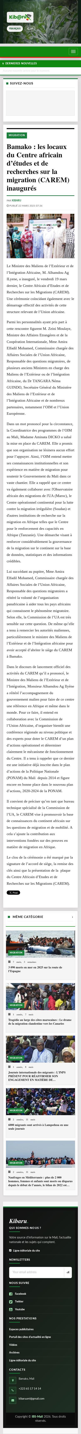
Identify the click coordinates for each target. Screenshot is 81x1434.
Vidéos (13, 1345)
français (15, 28)
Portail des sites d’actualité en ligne (30, 1337)
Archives (14, 1352)
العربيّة (30, 28)
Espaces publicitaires (21, 1329)
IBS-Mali (37, 1416)
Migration (17, 135)
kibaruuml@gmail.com (31, 1398)
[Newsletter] (67, 1272)
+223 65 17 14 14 (30, 1389)
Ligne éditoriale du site (26, 1250)
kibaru (16, 200)
